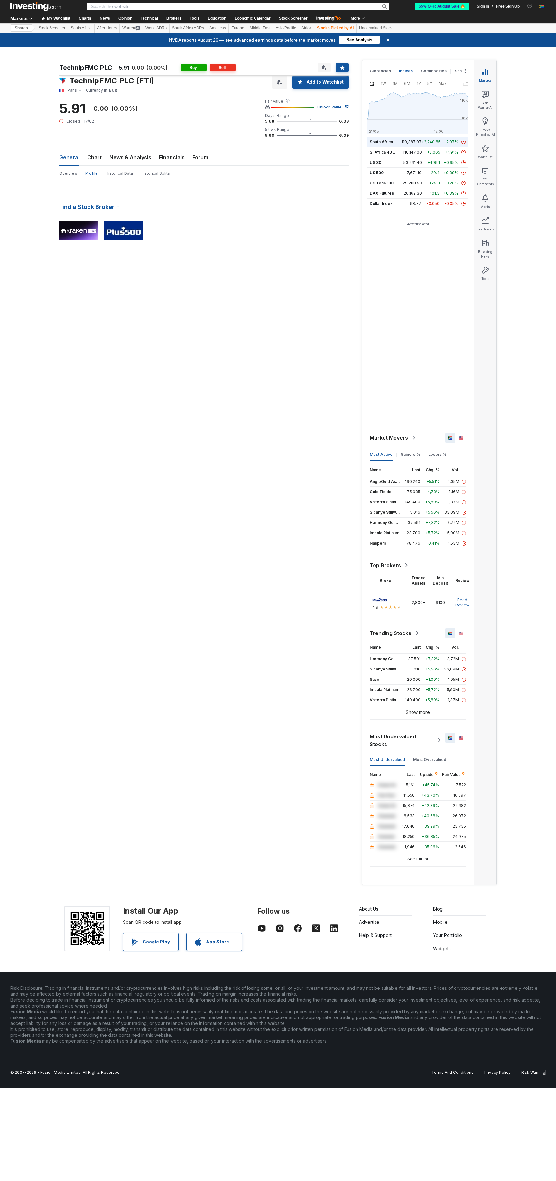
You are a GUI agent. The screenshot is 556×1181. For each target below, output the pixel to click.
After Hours (107, 28)
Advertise (369, 922)
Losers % (437, 454)
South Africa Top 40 (389, 141)
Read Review (462, 602)
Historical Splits (155, 173)
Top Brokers (385, 565)
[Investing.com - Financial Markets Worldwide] (35, 6)
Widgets (442, 948)
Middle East (260, 28)
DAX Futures (382, 193)
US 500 (377, 172)
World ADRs (156, 28)
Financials (172, 157)
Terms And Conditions (452, 1072)
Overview (68, 173)
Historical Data (119, 173)
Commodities (434, 71)
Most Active (381, 454)
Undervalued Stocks (376, 28)
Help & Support (375, 935)
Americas (217, 28)
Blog (438, 909)
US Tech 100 (382, 183)
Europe (237, 28)
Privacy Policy (497, 1072)
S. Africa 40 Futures (388, 152)
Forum (200, 157)
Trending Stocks (390, 633)
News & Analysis (130, 157)
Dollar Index (381, 203)
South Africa (81, 28)
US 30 (375, 162)
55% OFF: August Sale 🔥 (442, 6)
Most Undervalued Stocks (393, 740)
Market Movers (389, 438)
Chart (94, 157)
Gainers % (410, 454)
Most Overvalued (429, 759)
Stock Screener (293, 18)
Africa (306, 28)
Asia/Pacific (286, 28)
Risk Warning (533, 1072)
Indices (406, 71)
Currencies (380, 71)
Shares (21, 28)
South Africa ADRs (188, 28)
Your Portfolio (447, 935)
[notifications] (529, 6)
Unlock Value (329, 107)
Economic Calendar (253, 18)
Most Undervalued (387, 759)
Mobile (440, 922)
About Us (368, 909)
